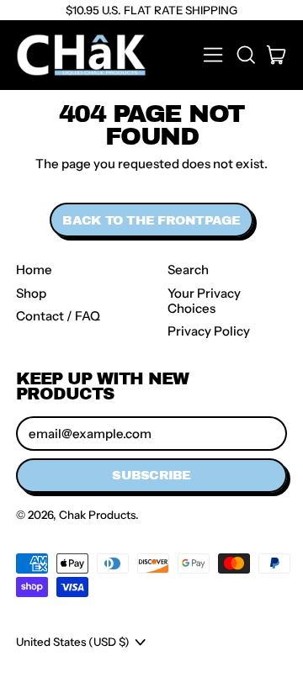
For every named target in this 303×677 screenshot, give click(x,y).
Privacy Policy (208, 331)
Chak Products (97, 514)
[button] (245, 55)
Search (188, 270)
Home (34, 270)
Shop (31, 293)
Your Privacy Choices (204, 300)
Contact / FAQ (58, 316)
